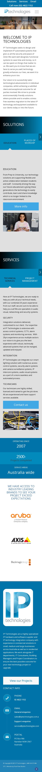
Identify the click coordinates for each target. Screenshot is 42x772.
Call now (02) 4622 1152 (21, 5)
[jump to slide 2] (19, 22)
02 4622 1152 (20, 699)
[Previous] (8, 222)
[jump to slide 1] (17, 22)
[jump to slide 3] (22, 22)
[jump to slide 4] (25, 22)
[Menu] (35, 11)
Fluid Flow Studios (19, 766)
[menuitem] (12, 1)
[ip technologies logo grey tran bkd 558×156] (17, 11)
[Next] (40, 137)
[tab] (10, 143)
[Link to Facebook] (36, 769)
